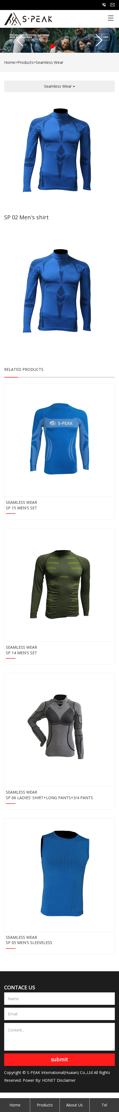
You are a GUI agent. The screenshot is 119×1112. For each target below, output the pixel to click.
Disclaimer (66, 1080)
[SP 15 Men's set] (59, 438)
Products (25, 62)
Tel (104, 1105)
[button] (45, 46)
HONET (49, 1080)
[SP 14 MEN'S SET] (59, 583)
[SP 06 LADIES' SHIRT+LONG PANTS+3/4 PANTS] (59, 728)
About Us (74, 1105)
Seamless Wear (49, 62)
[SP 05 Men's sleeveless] (59, 872)
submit (59, 1059)
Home (9, 62)
